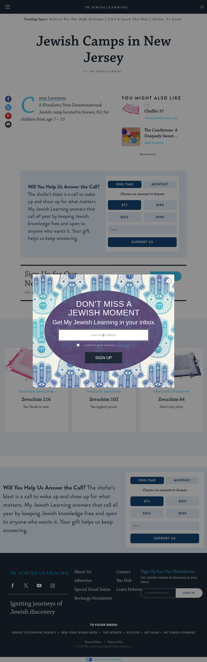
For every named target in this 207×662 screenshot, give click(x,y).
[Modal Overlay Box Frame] (103, 331)
